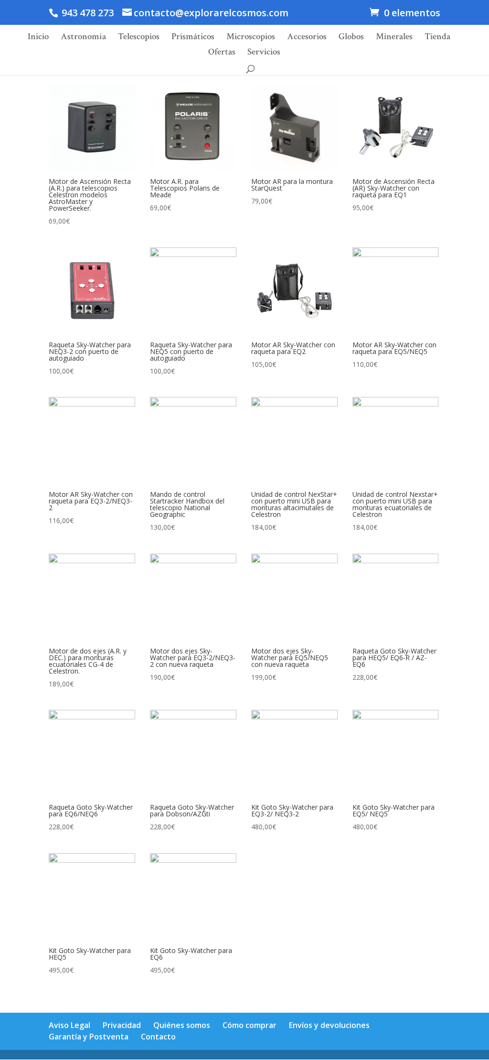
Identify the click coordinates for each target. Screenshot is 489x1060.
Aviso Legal (69, 1025)
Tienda (437, 38)
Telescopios (138, 38)
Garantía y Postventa (88, 1036)
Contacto (158, 1036)
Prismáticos (192, 38)
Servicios (263, 53)
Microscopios (250, 38)
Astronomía (83, 38)
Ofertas (221, 53)
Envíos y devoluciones (329, 1025)
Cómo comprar (249, 1025)
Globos (351, 38)
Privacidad (122, 1025)
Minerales (394, 38)
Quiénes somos (181, 1025)
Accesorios (307, 38)
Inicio (38, 38)
